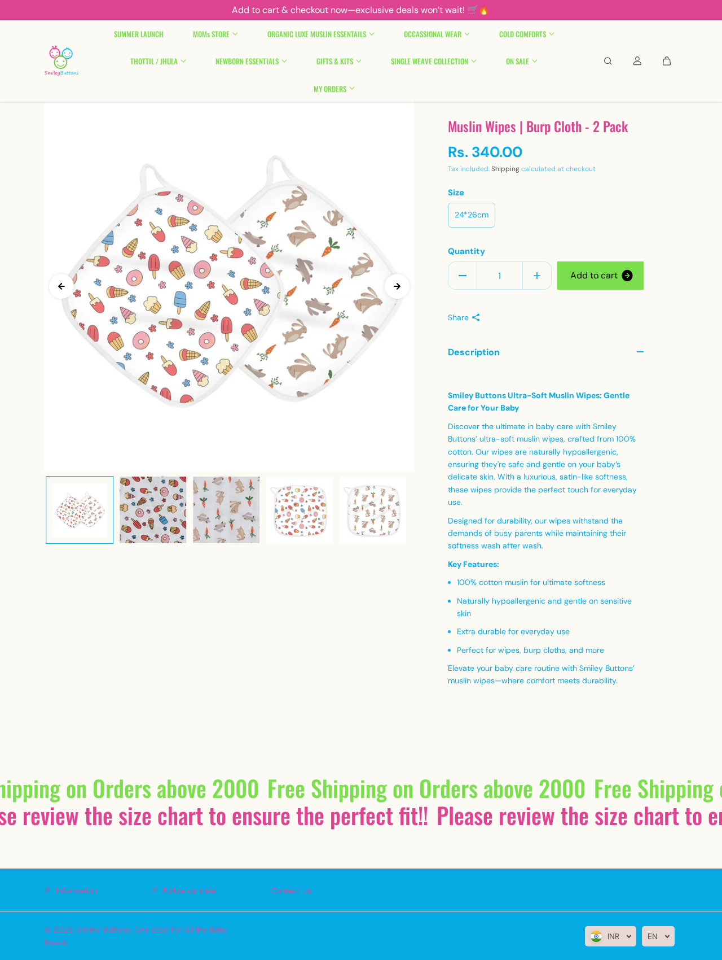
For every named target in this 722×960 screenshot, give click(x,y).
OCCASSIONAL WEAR (432, 34)
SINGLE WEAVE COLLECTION (429, 61)
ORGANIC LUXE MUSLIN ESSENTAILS (316, 34)
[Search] (608, 61)
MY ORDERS (330, 88)
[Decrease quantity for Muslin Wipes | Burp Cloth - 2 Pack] (462, 275)
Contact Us (291, 890)
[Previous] (61, 286)
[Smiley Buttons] (61, 61)
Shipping (505, 168)
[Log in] (637, 61)
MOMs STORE (211, 34)
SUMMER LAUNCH (139, 34)
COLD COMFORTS (522, 34)
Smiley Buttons (103, 929)
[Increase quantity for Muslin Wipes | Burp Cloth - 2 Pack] (537, 275)
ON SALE (517, 61)
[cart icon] (666, 61)
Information (76, 890)
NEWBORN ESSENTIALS (247, 61)
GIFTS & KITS (334, 61)
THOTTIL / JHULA (154, 61)
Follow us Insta (189, 890)
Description (474, 352)
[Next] (397, 286)
